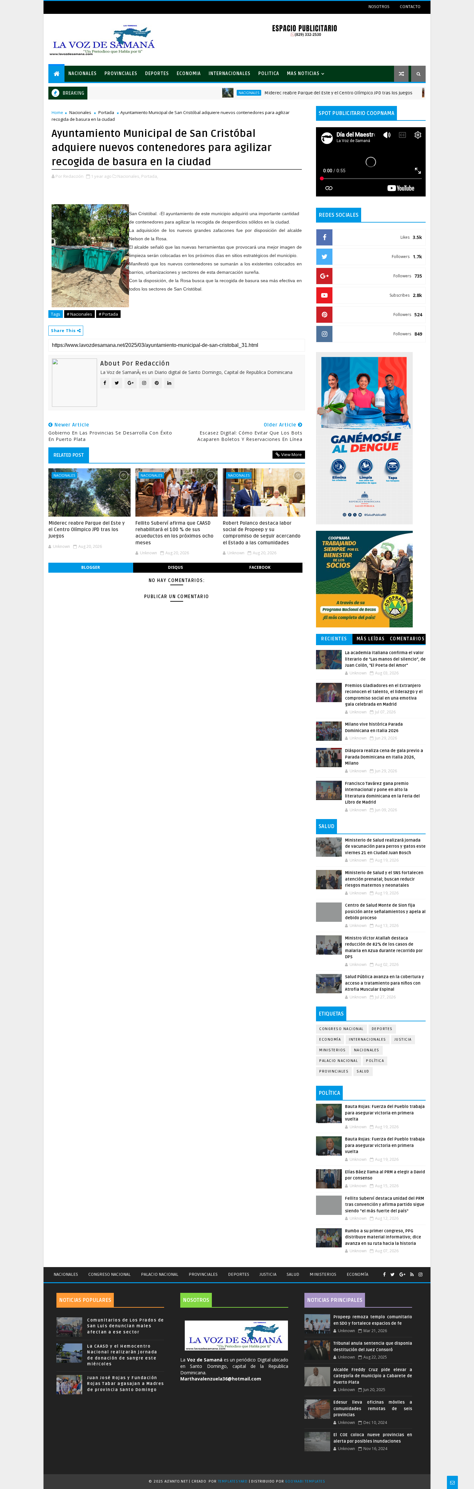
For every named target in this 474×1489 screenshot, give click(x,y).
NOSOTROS (379, 6)
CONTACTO (410, 6)
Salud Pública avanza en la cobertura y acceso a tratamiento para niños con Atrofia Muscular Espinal (384, 983)
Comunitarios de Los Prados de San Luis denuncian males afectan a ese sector (125, 1326)
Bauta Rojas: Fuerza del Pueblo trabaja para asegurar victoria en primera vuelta (385, 1113)
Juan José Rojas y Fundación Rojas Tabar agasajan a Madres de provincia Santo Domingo (125, 1383)
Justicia (403, 1039)
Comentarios (407, 639)
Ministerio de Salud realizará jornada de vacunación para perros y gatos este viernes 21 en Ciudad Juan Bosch (385, 846)
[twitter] (392, 1275)
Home (57, 112)
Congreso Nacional (341, 1028)
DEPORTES (157, 73)
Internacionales (367, 1039)
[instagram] (420, 1275)
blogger (90, 567)
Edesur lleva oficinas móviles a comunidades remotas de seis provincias (372, 1408)
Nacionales (208, 93)
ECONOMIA (189, 73)
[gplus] (402, 1275)
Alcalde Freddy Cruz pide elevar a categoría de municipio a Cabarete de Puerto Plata (372, 1376)
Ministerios (332, 1050)
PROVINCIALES (120, 73)
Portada (106, 112)
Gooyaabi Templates (305, 1481)
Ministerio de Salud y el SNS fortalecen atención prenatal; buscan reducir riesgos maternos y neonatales (384, 879)
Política (375, 1060)
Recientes (334, 639)
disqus (175, 567)
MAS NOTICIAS (303, 73)
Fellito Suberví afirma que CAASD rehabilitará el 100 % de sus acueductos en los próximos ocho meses (174, 533)
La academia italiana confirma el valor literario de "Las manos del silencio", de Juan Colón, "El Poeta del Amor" (385, 659)
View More (291, 454)
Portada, (149, 176)
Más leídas (371, 639)
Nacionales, (128, 176)
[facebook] (384, 1275)
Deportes (382, 1028)
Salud (363, 1071)
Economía (330, 1039)
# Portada (108, 314)
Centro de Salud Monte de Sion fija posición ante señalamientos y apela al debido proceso (385, 912)
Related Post (69, 455)
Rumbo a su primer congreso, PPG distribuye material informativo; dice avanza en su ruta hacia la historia (383, 1237)
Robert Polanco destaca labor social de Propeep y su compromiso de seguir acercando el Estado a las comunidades (262, 533)
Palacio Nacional (338, 1060)
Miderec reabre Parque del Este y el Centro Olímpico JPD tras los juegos (297, 93)
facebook (260, 567)
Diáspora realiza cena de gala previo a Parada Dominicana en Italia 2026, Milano (384, 757)
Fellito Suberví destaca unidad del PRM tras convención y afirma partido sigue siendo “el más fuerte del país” (384, 1205)
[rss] (412, 1275)
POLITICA (268, 73)
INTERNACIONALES (230, 73)
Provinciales (334, 1071)
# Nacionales (79, 314)
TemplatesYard (233, 1481)
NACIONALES (82, 73)
